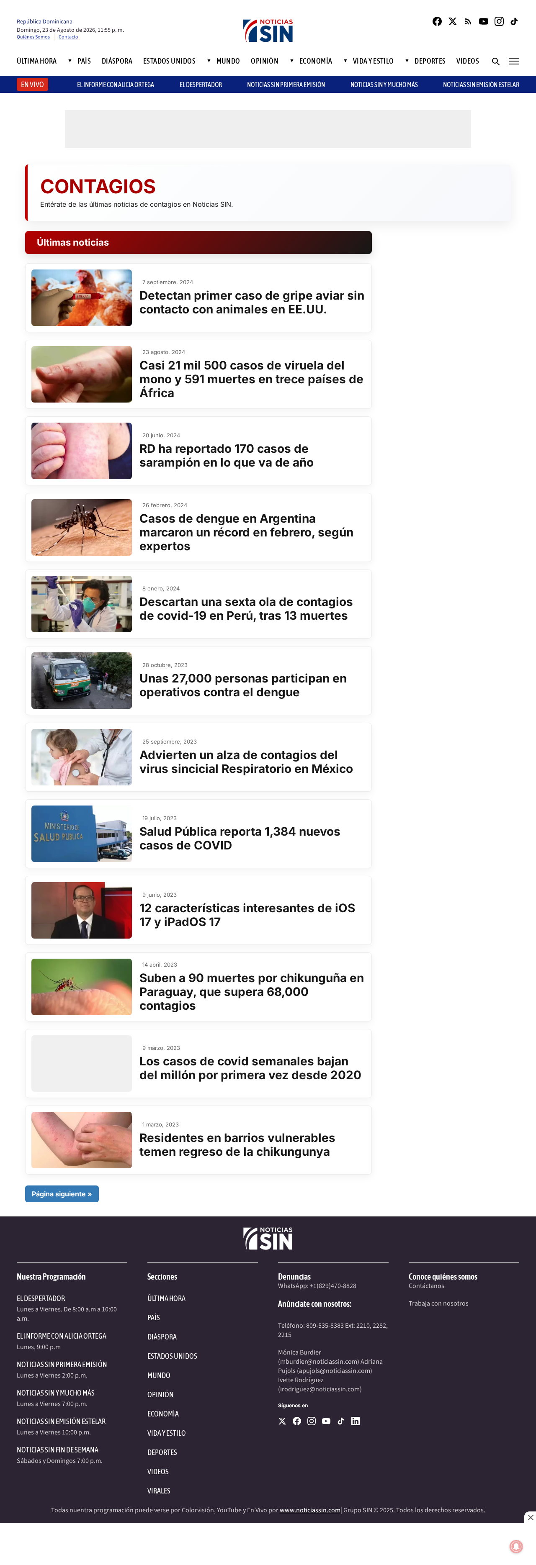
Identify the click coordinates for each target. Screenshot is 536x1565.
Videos (467, 61)
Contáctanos (426, 1285)
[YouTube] (483, 21)
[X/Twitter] (452, 21)
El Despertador (201, 84)
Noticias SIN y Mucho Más (384, 84)
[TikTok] (514, 21)
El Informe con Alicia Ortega (61, 1336)
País (84, 61)
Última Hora (37, 61)
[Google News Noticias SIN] (468, 21)
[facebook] (297, 1421)
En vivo (32, 84)
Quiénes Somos (33, 37)
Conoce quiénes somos (443, 1276)
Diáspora (117, 61)
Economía (315, 61)
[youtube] (326, 1421)
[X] (282, 1421)
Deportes (430, 61)
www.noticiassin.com (310, 1510)
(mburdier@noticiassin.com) (318, 1361)
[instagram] (311, 1421)
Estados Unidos (169, 61)
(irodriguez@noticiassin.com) (320, 1389)
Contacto (68, 37)
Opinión (264, 61)
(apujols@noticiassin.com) (334, 1370)
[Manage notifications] (516, 1546)
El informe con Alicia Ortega (115, 84)
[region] (268, 1544)
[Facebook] (437, 21)
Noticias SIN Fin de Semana (57, 1449)
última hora (166, 1298)
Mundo (228, 61)
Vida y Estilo (373, 61)
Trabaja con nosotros (439, 1303)
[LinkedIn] (355, 1421)
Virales (158, 1490)
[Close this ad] (530, 1517)
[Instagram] (499, 21)
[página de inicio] (268, 31)
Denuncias (294, 1276)
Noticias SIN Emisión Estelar (481, 84)
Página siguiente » (62, 1194)
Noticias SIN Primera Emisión (286, 84)
